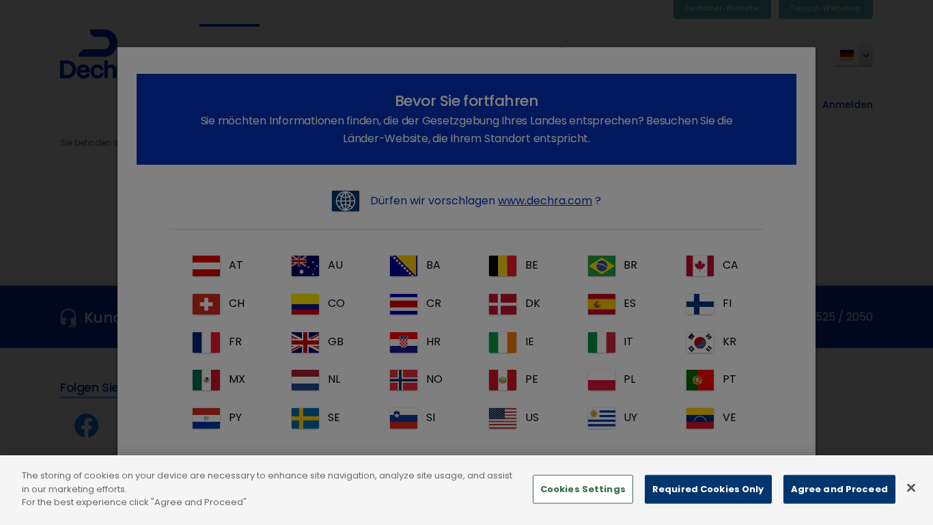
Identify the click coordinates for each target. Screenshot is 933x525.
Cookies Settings (583, 489)
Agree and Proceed (839, 489)
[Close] (911, 488)
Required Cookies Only (708, 489)
